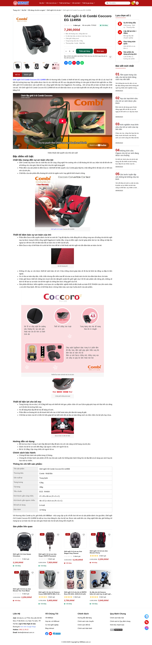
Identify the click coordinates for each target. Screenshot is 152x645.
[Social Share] (66, 63)
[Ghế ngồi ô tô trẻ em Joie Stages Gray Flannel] (75, 540)
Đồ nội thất (76, 3)
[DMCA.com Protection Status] (116, 630)
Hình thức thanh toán (117, 625)
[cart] (133, 3)
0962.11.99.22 (23, 629)
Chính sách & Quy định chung (120, 621)
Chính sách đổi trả (84, 625)
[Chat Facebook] (146, 628)
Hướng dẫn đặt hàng (85, 618)
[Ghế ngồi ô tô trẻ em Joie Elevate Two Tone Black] (24, 578)
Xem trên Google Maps (28, 627)
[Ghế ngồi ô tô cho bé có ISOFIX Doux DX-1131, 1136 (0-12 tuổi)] (75, 579)
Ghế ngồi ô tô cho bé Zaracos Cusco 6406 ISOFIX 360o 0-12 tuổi (49, 593)
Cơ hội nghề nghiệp (51, 625)
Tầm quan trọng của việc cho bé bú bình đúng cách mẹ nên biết (125, 77)
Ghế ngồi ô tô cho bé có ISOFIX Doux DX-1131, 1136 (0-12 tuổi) (75, 593)
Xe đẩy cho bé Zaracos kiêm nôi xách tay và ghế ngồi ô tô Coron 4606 (100, 593)
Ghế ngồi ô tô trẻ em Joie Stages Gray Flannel (73, 552)
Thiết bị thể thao (64, 3)
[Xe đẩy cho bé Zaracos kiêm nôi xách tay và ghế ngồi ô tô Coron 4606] (101, 579)
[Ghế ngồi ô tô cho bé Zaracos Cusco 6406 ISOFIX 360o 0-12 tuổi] (50, 579)
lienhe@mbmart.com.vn (26, 632)
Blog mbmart (49, 628)
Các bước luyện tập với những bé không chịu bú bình (127, 176)
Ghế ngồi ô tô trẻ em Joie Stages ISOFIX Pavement (47, 555)
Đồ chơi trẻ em (51, 3)
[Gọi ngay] (146, 622)
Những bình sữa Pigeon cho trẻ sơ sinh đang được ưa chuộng (127, 153)
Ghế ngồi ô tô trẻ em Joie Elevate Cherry (99, 552)
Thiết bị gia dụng (87, 3)
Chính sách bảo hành (85, 628)
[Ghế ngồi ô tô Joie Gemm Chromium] (24, 541)
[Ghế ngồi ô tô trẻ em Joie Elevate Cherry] (101, 540)
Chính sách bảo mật (117, 618)
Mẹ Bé (41, 3)
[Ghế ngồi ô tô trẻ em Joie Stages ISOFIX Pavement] (50, 541)
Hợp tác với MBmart (52, 621)
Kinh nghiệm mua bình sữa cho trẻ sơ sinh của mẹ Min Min (126, 127)
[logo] (21, 3)
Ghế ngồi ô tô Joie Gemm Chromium (22, 555)
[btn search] (107, 3)
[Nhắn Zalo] (146, 616)
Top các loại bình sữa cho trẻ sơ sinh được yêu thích (126, 101)
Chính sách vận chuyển (86, 621)
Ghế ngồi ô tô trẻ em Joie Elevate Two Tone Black (22, 590)
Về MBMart (49, 618)
